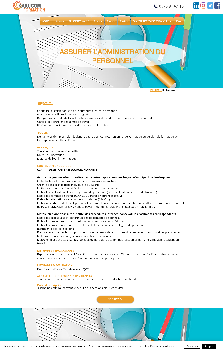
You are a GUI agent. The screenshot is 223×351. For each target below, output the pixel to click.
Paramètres (192, 346)
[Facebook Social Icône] (217, 5)
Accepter (209, 346)
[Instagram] (203, 5)
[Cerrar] (219, 346)
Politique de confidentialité (162, 346)
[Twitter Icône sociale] (210, 5)
